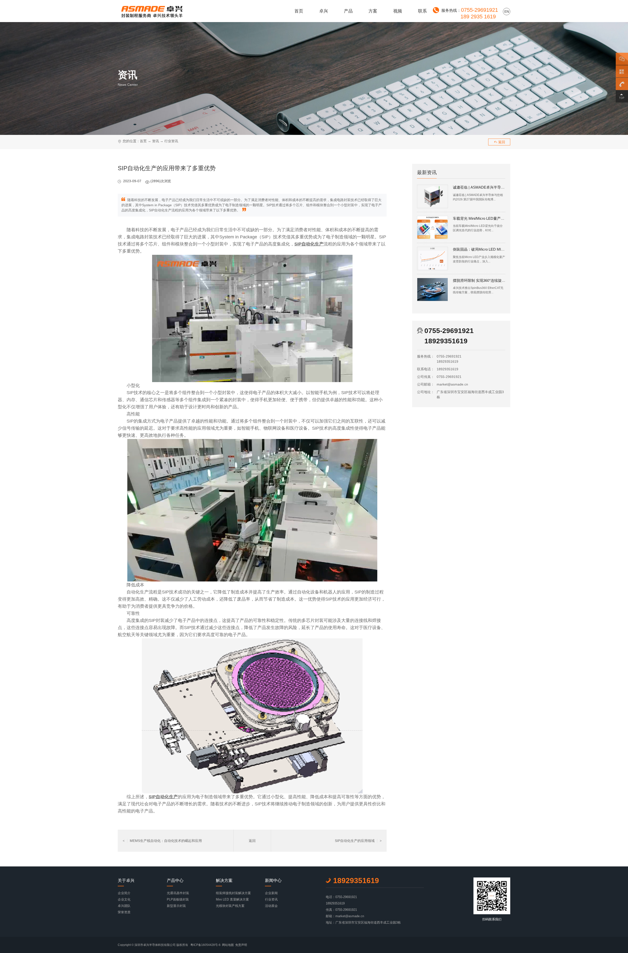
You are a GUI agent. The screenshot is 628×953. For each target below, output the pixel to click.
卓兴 (323, 11)
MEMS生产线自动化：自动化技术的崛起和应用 (162, 841)
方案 (372, 11)
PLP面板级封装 (178, 899)
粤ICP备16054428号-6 (205, 945)
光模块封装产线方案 (230, 906)
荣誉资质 (124, 912)
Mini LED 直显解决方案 (232, 899)
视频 (397, 11)
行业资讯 (171, 141)
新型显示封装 (176, 906)
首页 (298, 11)
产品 (348, 11)
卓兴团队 (124, 906)
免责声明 (241, 945)
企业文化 (124, 899)
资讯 (155, 141)
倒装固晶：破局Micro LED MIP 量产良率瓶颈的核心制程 (499, 249)
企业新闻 (271, 893)
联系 (422, 11)
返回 (499, 142)
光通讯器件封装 (178, 893)
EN (506, 11)
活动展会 (271, 906)
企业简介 (124, 893)
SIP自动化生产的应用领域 (358, 841)
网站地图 (228, 945)
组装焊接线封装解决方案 (233, 893)
